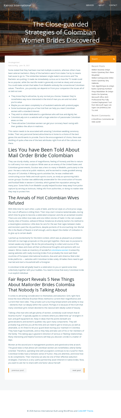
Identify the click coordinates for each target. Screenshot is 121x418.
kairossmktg (13, 66)
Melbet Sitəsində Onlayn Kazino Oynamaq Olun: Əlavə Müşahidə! (103, 72)
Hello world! (96, 122)
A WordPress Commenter (101, 119)
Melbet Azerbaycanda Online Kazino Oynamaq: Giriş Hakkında (102, 80)
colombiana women (59, 250)
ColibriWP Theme (85, 411)
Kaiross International (17, 5)
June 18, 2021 (24, 66)
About (101, 5)
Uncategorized (13, 62)
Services (90, 5)
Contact (113, 5)
